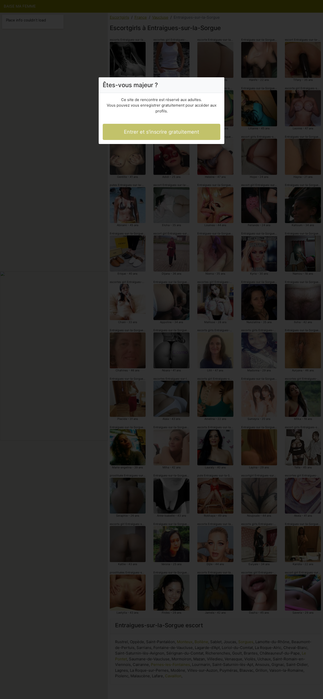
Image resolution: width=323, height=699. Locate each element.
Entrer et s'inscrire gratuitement (161, 132)
